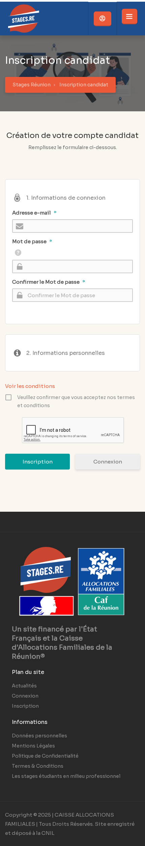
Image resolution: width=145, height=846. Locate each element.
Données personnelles (39, 736)
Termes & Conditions (37, 766)
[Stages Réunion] (23, 33)
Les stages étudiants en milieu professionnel (66, 776)
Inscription (25, 706)
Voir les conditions (30, 386)
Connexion (107, 461)
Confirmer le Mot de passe (48, 282)
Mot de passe (32, 241)
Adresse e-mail (34, 212)
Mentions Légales (33, 746)
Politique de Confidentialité (45, 756)
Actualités (24, 686)
